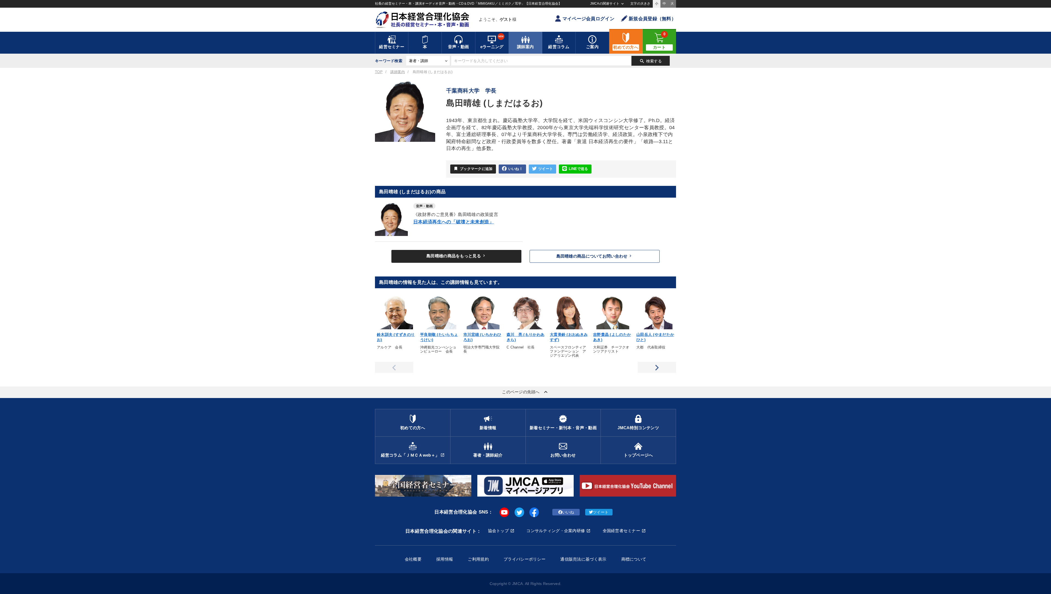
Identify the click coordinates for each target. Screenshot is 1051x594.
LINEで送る (578, 169)
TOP (379, 72)
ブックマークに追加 (473, 168)
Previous (394, 367)
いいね (568, 512)
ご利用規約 (478, 559)
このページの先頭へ (525, 392)
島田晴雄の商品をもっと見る (456, 255)
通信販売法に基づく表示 (583, 559)
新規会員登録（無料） (652, 18)
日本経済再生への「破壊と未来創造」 (453, 221)
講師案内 (397, 72)
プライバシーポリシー (524, 559)
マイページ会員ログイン (588, 18)
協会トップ (498, 530)
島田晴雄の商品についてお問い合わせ (594, 255)
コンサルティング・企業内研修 (555, 530)
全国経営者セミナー (621, 530)
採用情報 (444, 559)
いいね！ (515, 169)
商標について (633, 559)
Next (657, 367)
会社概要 (413, 559)
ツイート (545, 169)
